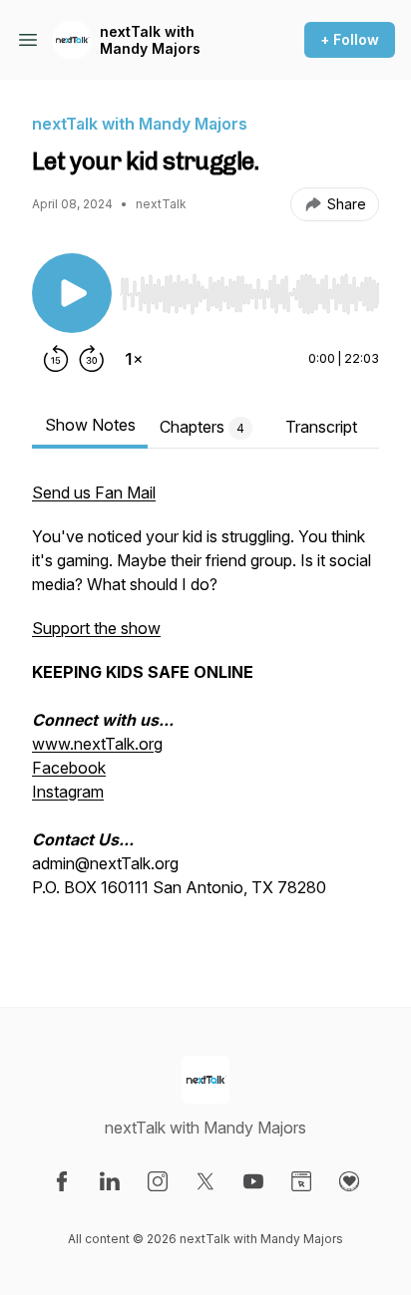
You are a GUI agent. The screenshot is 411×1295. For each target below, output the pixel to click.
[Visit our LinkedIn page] (110, 1181)
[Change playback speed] (134, 359)
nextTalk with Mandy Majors (150, 40)
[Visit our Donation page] (349, 1181)
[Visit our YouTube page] (253, 1181)
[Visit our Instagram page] (158, 1181)
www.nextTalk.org (97, 744)
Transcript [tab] (321, 427)
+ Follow (349, 39)
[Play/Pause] (72, 293)
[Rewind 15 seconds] (56, 359)
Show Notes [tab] (90, 425)
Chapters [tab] (202, 427)
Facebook (69, 768)
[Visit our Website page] (301, 1181)
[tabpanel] (205, 712)
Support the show (96, 628)
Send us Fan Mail (94, 492)
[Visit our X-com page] (205, 1181)
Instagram (68, 792)
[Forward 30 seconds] (92, 359)
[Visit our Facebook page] (62, 1181)
